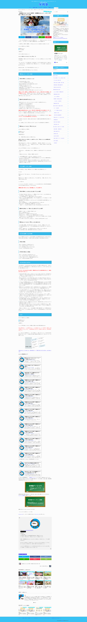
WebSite (35, 602)
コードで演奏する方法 (58, 110)
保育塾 (62, 620)
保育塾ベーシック (50, 7)
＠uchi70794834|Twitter (28, 530)
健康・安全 (55, 75)
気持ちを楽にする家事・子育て (59, 82)
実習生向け (56, 133)
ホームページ (21, 514)
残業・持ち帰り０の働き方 (58, 105)
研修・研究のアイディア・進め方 (59, 138)
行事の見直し (56, 124)
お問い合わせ (45, 7)
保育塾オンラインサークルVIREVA (58, 37)
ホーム (30, 7)
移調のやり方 (56, 112)
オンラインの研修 (21, 495)
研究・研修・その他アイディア (58, 126)
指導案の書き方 (56, 94)
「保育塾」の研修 (34, 7)
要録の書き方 (56, 103)
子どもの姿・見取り (57, 80)
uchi (25, 595)
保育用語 (56, 119)
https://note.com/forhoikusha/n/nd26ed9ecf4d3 (60, 38)
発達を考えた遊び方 (57, 87)
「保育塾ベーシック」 (32, 477)
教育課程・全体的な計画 (58, 98)
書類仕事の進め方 (56, 89)
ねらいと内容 (56, 96)
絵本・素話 (56, 140)
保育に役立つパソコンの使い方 (59, 117)
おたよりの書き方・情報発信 (23, 554)
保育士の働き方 (56, 131)
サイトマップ (40, 7)
